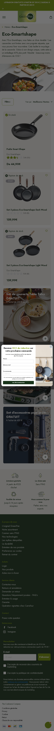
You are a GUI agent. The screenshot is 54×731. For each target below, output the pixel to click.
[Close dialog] (51, 346)
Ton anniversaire (7, 371)
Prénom (5, 358)
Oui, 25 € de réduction (18, 382)
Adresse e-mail (6, 365)
